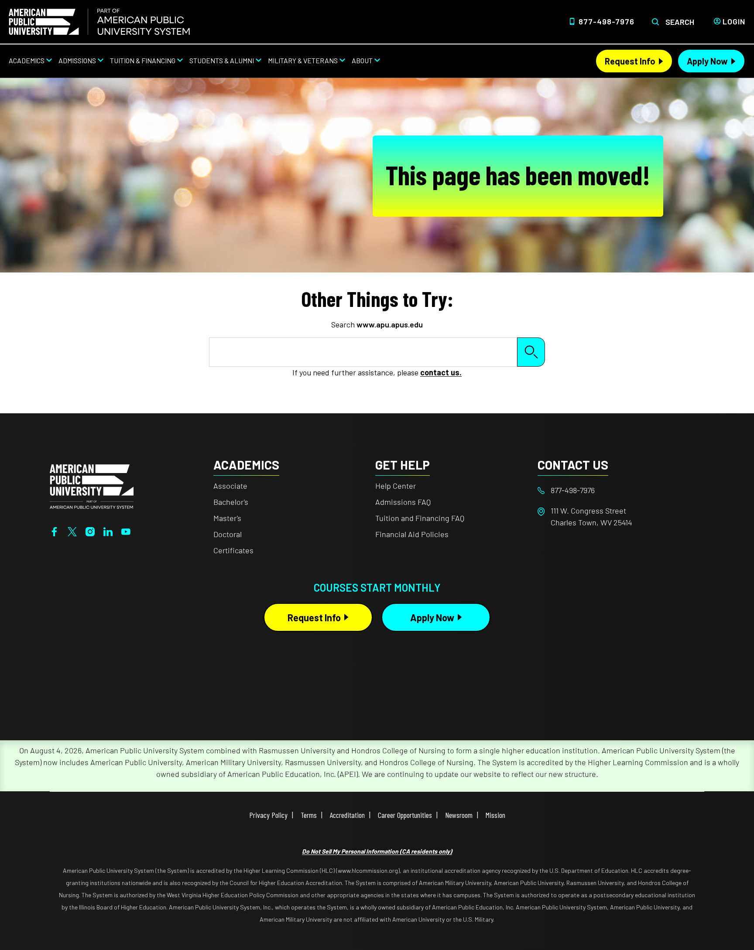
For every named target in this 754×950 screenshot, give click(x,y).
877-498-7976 (606, 21)
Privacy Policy (268, 815)
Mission (495, 815)
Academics (27, 60)
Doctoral (227, 534)
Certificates (233, 550)
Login (734, 21)
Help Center (395, 485)
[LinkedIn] (108, 530)
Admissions (77, 60)
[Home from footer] (92, 485)
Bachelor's (230, 502)
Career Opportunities (405, 815)
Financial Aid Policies (412, 534)
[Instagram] (90, 530)
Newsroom (459, 815)
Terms (309, 815)
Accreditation (347, 815)
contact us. (441, 372)
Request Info (630, 61)
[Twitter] (72, 530)
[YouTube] (125, 530)
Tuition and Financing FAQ (419, 518)
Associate (230, 485)
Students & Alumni (221, 60)
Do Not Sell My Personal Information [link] (377, 851)
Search (679, 22)
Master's (227, 518)
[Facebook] (54, 530)
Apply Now (707, 61)
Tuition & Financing (142, 60)
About (362, 60)
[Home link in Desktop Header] (99, 22)
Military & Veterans (303, 60)
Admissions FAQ (403, 502)
